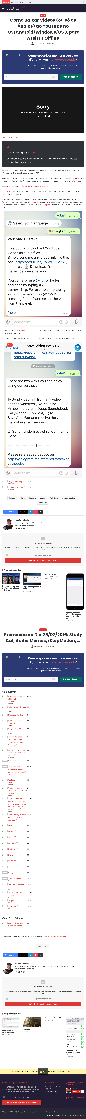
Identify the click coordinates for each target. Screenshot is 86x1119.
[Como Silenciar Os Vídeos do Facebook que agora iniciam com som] (75, 591)
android (13, 498)
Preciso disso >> (71, 76)
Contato (65, 1115)
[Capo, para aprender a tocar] (32, 579)
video (43, 498)
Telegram (76, 181)
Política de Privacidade (54, 1115)
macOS (33, 498)
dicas (43, 15)
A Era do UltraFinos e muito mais (21, 2)
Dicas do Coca (29, 525)
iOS (23, 498)
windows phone (69, 498)
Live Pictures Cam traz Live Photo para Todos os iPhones (10, 588)
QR (24, 480)
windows (54, 498)
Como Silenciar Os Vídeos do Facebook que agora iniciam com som (75, 615)
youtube (43, 502)
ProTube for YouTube (16, 488)
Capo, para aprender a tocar (32, 588)
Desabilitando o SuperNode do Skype (53, 575)
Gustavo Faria (38, 44)
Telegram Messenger (16, 482)
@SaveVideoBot (45, 186)
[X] (21, 528)
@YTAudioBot (32, 186)
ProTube (31, 153)
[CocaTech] (16, 8)
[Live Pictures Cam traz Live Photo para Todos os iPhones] (11, 578)
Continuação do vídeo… (10, 137)
